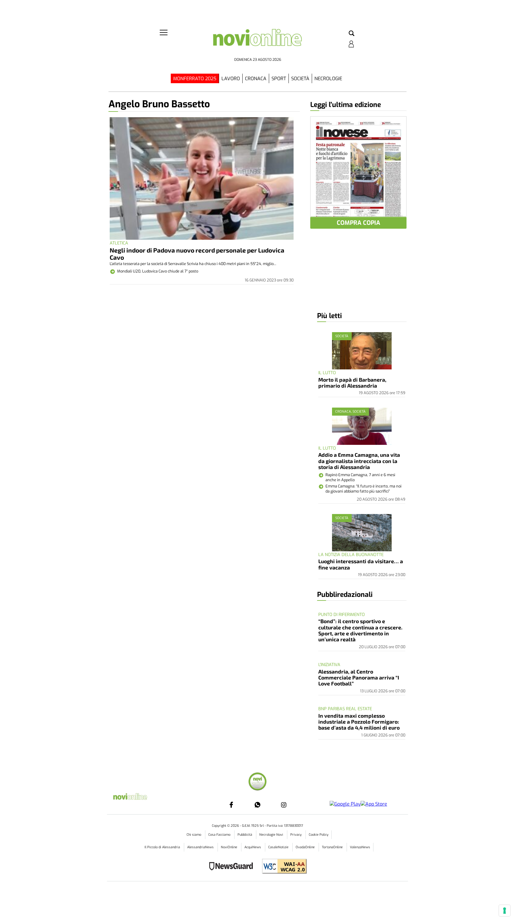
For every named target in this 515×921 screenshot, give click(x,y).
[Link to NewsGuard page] (233, 867)
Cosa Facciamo (219, 834)
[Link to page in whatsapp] (257, 805)
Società (300, 78)
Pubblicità (245, 834)
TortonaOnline (333, 847)
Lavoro (230, 78)
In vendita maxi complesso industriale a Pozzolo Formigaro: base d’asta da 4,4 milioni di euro (359, 721)
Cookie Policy (318, 834)
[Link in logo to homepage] (257, 42)
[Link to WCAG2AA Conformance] (282, 867)
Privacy (296, 834)
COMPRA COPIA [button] (358, 223)
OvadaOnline (306, 847)
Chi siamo (194, 834)
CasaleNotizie (278, 847)
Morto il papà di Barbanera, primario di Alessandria (352, 382)
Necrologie (328, 78)
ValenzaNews (360, 847)
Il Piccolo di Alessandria (163, 847)
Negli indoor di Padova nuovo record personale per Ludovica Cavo (197, 253)
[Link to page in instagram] (284, 805)
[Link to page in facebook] (231, 805)
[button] (351, 34)
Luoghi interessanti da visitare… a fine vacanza (360, 564)
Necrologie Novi (271, 834)
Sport (279, 78)
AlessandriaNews (201, 847)
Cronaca (255, 78)
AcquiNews (253, 847)
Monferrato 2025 (194, 78)
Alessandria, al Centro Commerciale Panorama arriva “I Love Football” (358, 677)
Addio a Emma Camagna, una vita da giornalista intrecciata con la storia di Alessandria (359, 460)
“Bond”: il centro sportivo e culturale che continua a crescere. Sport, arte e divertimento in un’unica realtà (360, 630)
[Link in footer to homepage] (257, 782)
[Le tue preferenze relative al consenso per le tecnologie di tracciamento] (504, 910)
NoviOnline (229, 847)
